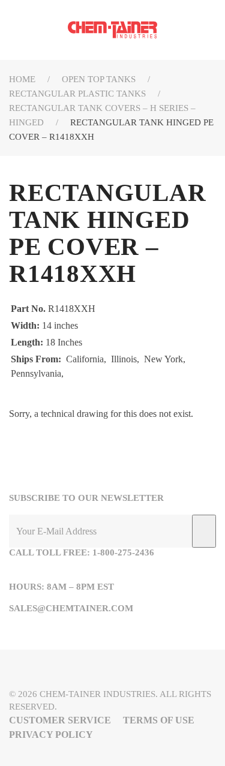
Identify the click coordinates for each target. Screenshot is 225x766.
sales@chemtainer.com (71, 608)
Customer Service (60, 720)
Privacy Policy (51, 734)
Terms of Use (158, 720)
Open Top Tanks (99, 79)
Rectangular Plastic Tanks (77, 93)
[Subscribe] (204, 531)
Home (22, 79)
